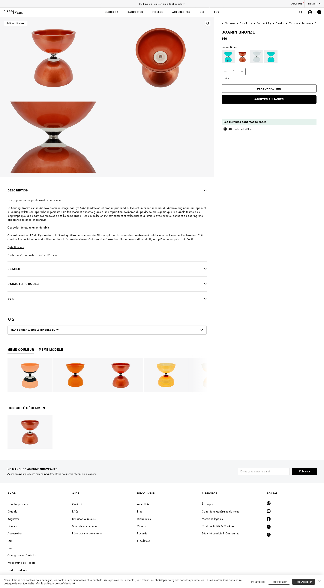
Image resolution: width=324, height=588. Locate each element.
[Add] (225, 71)
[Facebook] (269, 519)
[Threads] (269, 535)
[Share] (207, 23)
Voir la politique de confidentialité (55, 583)
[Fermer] (319, 581)
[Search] (300, 12)
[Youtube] (269, 511)
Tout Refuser (279, 582)
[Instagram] (269, 503)
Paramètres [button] (258, 582)
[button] (319, 12)
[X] (269, 527)
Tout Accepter (303, 582)
